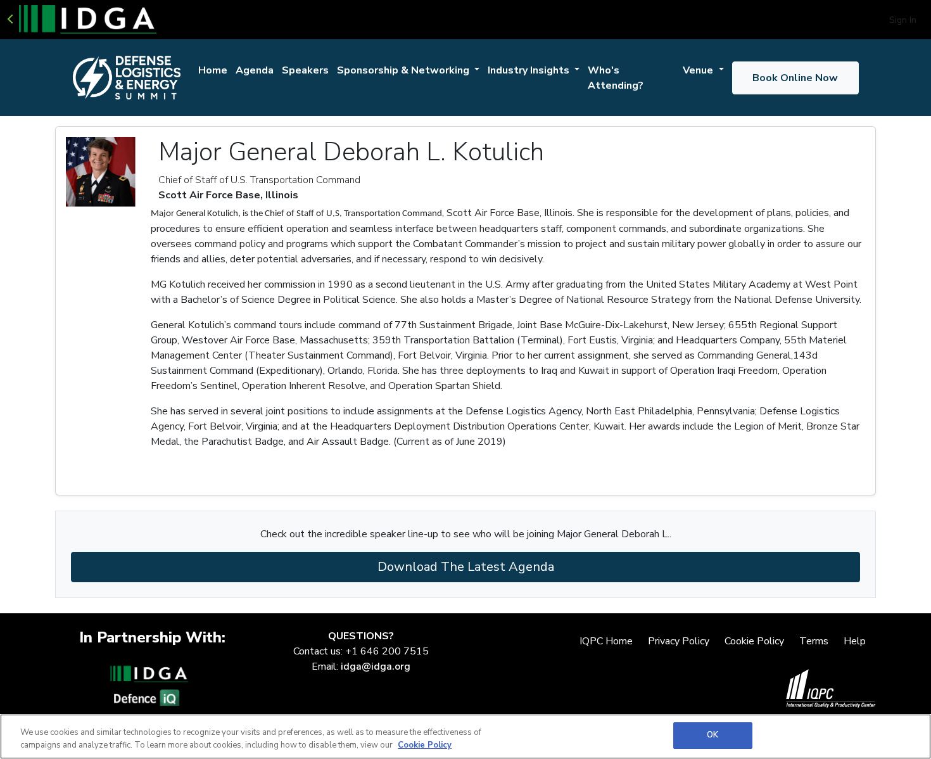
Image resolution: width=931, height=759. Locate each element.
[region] (465, 736)
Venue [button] (699, 70)
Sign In (902, 20)
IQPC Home (606, 641)
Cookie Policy (754, 641)
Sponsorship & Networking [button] (404, 70)
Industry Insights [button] (530, 70)
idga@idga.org (375, 666)
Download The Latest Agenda (465, 566)
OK (712, 735)
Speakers (305, 70)
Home (212, 70)
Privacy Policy (678, 641)
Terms (813, 641)
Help (855, 641)
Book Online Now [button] (795, 78)
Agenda (255, 70)
